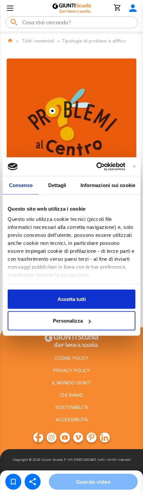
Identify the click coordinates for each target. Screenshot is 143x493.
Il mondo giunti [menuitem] (71, 383)
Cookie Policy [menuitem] (71, 358)
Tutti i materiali (38, 41)
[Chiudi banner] (134, 166)
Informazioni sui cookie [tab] (107, 185)
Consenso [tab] (21, 185)
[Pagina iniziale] (10, 40)
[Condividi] (33, 482)
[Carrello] (117, 8)
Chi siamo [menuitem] (71, 395)
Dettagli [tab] (57, 185)
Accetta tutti (72, 299)
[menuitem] (38, 438)
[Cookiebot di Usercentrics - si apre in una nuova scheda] (96, 166)
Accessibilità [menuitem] (72, 420)
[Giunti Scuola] (71, 8)
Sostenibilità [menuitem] (71, 407)
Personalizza (68, 321)
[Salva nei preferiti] (13, 482)
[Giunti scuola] (71, 339)
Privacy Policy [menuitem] (71, 370)
